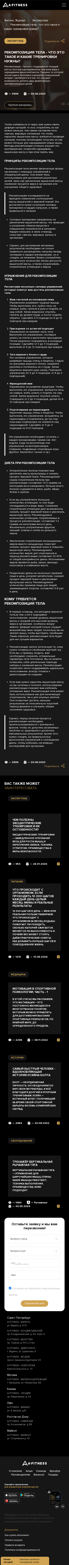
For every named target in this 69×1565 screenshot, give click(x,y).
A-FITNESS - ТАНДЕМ (19, 1393)
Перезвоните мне (34, 1303)
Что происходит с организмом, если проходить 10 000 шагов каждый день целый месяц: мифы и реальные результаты (33, 898)
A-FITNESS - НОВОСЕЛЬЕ (21, 1365)
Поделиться (51, 41)
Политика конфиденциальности (17, 1549)
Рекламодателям (20, 1474)
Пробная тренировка (19, 105)
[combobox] (34, 1239)
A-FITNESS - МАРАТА (18, 1322)
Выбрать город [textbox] (18, 1238)
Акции (29, 1471)
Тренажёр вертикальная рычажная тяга (32, 1163)
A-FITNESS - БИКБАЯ (18, 1407)
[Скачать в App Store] (11, 1495)
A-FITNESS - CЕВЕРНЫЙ (20, 1421)
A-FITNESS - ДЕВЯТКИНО (21, 1348)
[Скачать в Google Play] (28, 1495)
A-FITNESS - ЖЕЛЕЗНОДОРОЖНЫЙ (27, 1379)
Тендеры (53, 1474)
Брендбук (55, 1471)
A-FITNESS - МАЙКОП (19, 1435)
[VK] (57, 1506)
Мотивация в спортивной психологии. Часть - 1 (34, 990)
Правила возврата (15, 1545)
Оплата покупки (13, 1540)
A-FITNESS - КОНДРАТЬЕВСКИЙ (24, 1330)
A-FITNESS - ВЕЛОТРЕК (20, 1339)
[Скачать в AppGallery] (13, 1501)
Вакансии (39, 1474)
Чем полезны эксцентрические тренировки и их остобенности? (27, 824)
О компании (15, 1471)
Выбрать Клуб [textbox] (18, 1251)
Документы (11, 1529)
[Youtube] (63, 1506)
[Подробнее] (59, 864)
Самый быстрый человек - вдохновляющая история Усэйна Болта (34, 1072)
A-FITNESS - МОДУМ (18, 1356)
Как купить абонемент (17, 1535)
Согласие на (34, 1291)
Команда (41, 1471)
